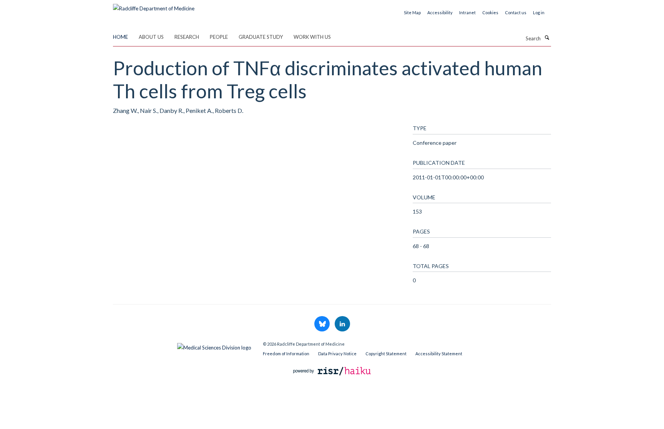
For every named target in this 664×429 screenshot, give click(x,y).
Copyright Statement (386, 353)
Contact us (515, 12)
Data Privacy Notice (337, 353)
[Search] (547, 37)
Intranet (467, 12)
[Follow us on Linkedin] (342, 324)
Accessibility (440, 12)
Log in (538, 12)
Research (186, 37)
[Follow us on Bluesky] (322, 324)
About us (151, 37)
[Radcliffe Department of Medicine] (153, 6)
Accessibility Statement (438, 353)
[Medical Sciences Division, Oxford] (182, 345)
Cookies (490, 12)
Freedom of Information (286, 353)
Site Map (412, 12)
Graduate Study (261, 37)
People (219, 37)
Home (120, 37)
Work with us (312, 37)
